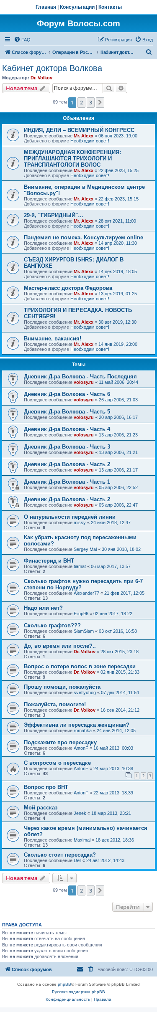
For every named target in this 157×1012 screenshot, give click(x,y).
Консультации (77, 7)
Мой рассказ (40, 807)
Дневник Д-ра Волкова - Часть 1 (67, 482)
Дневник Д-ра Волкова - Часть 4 (67, 429)
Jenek (80, 813)
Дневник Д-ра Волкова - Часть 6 (67, 394)
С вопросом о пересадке (57, 763)
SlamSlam (84, 631)
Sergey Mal (85, 549)
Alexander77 (86, 593)
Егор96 (81, 613)
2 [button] (81, 102)
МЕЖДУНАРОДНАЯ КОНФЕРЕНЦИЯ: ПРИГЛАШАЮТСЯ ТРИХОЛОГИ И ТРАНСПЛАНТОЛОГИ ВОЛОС (72, 158)
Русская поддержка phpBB (78, 991)
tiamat (80, 566)
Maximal (82, 839)
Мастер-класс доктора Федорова (68, 288)
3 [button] (90, 102)
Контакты (110, 7)
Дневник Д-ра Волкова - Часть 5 (67, 411)
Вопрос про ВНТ (46, 787)
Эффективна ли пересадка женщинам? (76, 725)
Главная (46, 7)
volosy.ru (84, 382)
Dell (77, 860)
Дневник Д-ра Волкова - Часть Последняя (80, 376)
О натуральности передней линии (70, 517)
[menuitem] (22, 40)
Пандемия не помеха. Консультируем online (83, 237)
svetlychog (85, 692)
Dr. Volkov (41, 77)
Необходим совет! (89, 140)
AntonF (81, 748)
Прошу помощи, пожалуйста (62, 687)
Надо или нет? (43, 608)
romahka (83, 730)
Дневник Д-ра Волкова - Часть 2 (67, 464)
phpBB (64, 984)
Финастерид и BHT (49, 561)
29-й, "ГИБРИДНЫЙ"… (53, 215)
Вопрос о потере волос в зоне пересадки (80, 666)
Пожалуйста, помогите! (55, 704)
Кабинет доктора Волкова (52, 68)
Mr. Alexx (83, 135)
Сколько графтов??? (52, 625)
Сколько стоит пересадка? (60, 855)
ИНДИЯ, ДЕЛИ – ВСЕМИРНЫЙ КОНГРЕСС (79, 130)
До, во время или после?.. (60, 646)
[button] (100, 102)
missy (80, 522)
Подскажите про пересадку (60, 742)
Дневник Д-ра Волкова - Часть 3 (67, 447)
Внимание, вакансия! (52, 338)
